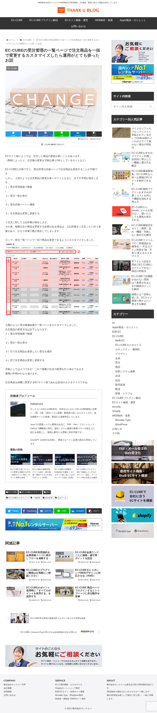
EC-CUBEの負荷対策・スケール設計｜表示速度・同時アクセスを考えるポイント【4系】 (42, 473)
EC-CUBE (48, 464)
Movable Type (123, 420)
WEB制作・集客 (121, 415)
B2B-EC (116, 331)
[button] (150, 106)
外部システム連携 (125, 371)
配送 (117, 389)
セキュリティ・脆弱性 (127, 349)
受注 (48, 492)
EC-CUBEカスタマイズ (31, 492)
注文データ (62, 498)
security (116, 406)
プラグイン (121, 354)
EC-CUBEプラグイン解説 (126, 398)
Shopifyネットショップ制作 (67, 688)
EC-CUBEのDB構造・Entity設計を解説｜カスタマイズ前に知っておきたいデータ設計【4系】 (65, 473)
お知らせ (117, 428)
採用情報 (8, 691)
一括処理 (36, 498)
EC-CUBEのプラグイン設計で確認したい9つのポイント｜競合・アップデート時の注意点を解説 (87, 473)
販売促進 (120, 384)
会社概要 (8, 688)
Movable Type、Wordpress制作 (69, 695)
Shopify (116, 411)
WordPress (121, 424)
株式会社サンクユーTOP (15, 684)
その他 (116, 433)
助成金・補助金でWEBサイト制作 (70, 699)
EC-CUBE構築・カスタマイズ (68, 684)
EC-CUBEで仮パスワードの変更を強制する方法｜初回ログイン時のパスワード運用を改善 (20, 473)
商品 (117, 367)
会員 (117, 358)
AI (113, 323)
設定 (117, 380)
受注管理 (48, 498)
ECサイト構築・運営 (123, 402)
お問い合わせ (10, 695)
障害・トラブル (123, 393)
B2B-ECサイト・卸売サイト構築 (69, 691)
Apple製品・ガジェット (125, 327)
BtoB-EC (26, 464)
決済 (117, 376)
